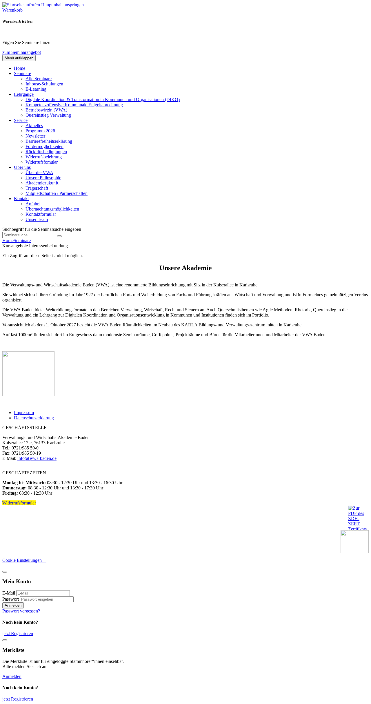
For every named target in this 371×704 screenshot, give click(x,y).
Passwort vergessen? (21, 610)
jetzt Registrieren (17, 633)
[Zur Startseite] (21, 4)
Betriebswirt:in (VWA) (46, 109)
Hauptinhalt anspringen (62, 4)
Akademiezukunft (42, 182)
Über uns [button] (22, 167)
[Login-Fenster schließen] (4, 572)
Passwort (10, 599)
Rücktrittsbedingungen (46, 151)
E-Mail (8, 592)
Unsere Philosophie (43, 177)
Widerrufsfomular (42, 162)
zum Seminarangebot (21, 52)
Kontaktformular (41, 214)
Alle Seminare (39, 78)
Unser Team (37, 219)
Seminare (22, 240)
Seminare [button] (22, 73)
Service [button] (21, 120)
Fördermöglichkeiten (44, 146)
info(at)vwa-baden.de (37, 458)
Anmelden (13, 605)
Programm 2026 (40, 130)
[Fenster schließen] (4, 640)
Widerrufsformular (19, 502)
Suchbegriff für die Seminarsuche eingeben (41, 229)
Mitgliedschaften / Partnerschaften (57, 193)
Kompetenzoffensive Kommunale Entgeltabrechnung (74, 104)
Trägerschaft (37, 188)
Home (19, 68)
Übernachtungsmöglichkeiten (52, 208)
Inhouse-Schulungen (44, 83)
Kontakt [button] (21, 198)
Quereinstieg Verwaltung (48, 115)
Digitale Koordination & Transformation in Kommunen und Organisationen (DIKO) (103, 99)
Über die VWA (39, 172)
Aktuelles (34, 125)
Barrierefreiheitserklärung (49, 141)
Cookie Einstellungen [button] (24, 560)
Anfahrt (33, 203)
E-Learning (36, 89)
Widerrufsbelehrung (44, 156)
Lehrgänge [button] (24, 94)
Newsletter (35, 136)
